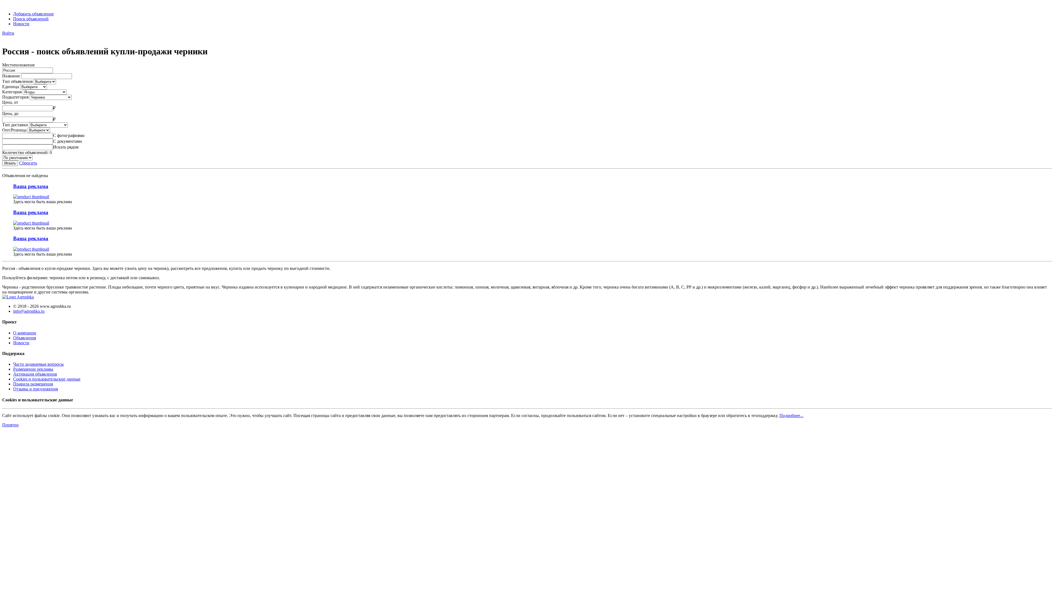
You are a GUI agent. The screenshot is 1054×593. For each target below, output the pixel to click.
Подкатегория (15, 97)
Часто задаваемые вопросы (38, 364)
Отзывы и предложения (35, 389)
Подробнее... (791, 415)
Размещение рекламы (33, 369)
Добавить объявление (33, 14)
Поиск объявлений (31, 18)
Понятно (10, 425)
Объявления (24, 337)
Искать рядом (66, 147)
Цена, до (10, 113)
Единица (10, 86)
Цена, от (10, 102)
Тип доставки (15, 124)
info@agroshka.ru (28, 311)
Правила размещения (33, 384)
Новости (21, 23)
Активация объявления (35, 374)
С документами (67, 141)
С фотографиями (69, 135)
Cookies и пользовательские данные (46, 379)
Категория (12, 91)
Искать (10, 163)
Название (11, 76)
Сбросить (28, 163)
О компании (24, 333)
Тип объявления (17, 81)
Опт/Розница (14, 130)
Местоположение (18, 65)
